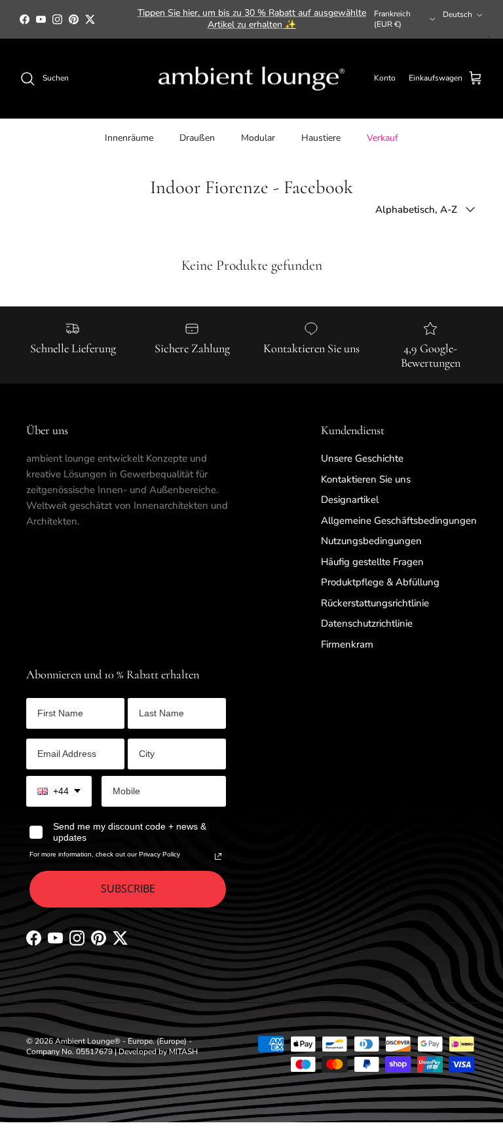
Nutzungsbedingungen (371, 540)
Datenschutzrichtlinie (367, 623)
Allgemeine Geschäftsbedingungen (399, 520)
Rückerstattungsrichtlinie (375, 603)
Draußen (197, 138)
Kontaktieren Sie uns (366, 479)
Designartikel (350, 499)
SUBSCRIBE (128, 888)
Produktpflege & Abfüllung (380, 582)
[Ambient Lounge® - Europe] (251, 79)
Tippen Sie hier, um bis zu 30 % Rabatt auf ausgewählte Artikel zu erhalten (252, 19)
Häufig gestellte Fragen (372, 561)
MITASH (183, 1051)
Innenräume (129, 138)
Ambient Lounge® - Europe (104, 1041)
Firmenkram (347, 644)
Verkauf (382, 138)
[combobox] (59, 791)
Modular (258, 138)
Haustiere (321, 138)
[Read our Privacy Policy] (218, 856)
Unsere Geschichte (362, 458)
